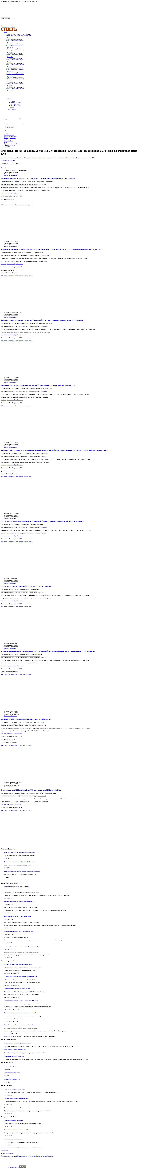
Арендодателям (5, 1150)
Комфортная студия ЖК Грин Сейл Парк (15, 790)
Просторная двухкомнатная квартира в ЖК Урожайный (21, 320)
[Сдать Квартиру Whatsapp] (5, 130)
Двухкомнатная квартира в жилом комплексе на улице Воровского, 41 (26, 249)
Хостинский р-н (8, 141)
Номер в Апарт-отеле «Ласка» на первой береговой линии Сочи (19, 901)
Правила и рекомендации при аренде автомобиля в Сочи (17, 1043)
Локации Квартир (15, 105)
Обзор (9, 98)
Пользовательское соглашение (9, 1148)
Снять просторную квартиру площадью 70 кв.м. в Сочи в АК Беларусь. (21, 1000)
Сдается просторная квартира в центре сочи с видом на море (18, 931)
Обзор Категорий (9, 135)
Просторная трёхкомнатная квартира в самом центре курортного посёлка (27, 450)
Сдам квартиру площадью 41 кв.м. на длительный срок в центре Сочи (20, 1012)
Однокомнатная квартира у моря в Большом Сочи (19, 385)
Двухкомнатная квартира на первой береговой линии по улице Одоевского (22, 871)
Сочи (5, 139)
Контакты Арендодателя (25, 204)
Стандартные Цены (9, 145)
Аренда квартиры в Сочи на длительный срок (15, 1049)
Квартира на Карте (12, 193)
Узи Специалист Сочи (10, 1036)
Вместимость (24, 184)
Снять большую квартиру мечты (12, 1072)
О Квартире (4, 204)
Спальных (42, 184)
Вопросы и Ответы (15, 102)
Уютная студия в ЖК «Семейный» (13, 586)
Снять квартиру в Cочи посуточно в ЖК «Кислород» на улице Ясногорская (22, 946)
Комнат (33, 184)
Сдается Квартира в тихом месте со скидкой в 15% (16, 1129)
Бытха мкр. (7, 142)
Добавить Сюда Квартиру (8, 160)
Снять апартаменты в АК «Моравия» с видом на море (17, 988)
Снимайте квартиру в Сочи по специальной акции (16, 1098)
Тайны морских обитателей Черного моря (14, 1056)
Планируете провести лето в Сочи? (12, 1107)
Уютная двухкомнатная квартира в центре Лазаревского (21, 521)
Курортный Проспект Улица (12, 143)
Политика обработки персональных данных (30, 1148)
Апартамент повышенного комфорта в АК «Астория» (17, 886)
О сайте (12, 101)
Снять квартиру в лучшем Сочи (11, 1066)
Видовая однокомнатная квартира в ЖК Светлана (19, 178)
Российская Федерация (10, 136)
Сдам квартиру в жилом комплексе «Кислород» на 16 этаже (18, 964)
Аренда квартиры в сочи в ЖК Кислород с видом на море (17, 916)
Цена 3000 (7, 146)
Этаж (16, 184)
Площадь (7, 184)
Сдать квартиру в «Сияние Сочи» (12, 1079)
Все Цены (3, 193)
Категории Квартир (15, 104)
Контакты (10, 175)
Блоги (12, 107)
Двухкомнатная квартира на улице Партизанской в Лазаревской (24, 651)
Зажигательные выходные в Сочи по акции (14, 1089)
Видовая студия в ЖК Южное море (13, 719)
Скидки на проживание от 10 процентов (13, 1120)
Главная (6, 133)
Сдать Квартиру (11, 109)
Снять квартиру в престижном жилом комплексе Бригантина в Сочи (20, 976)
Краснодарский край (10, 138)
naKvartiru (10, 1153)
